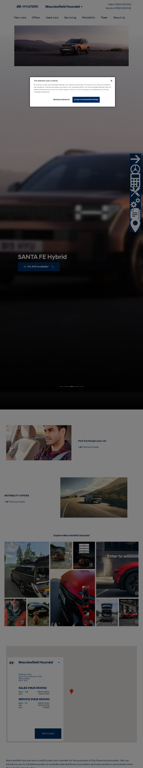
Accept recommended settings (86, 99)
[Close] (111, 81)
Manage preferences (61, 99)
